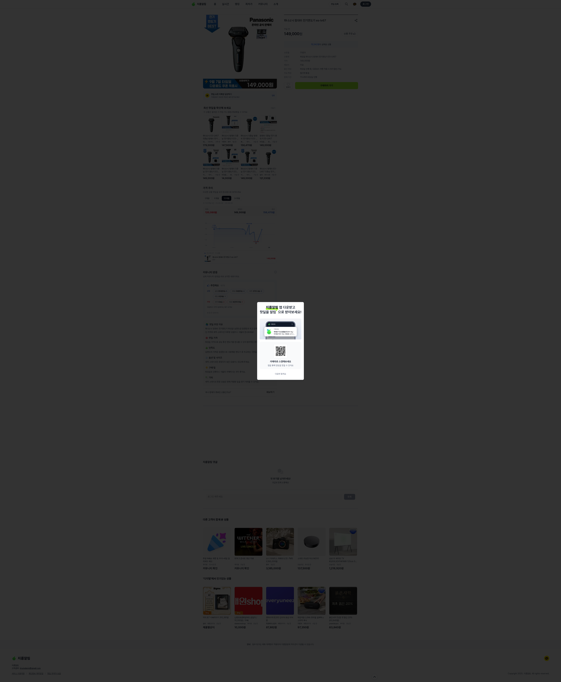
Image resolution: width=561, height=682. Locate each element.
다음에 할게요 (280, 374)
